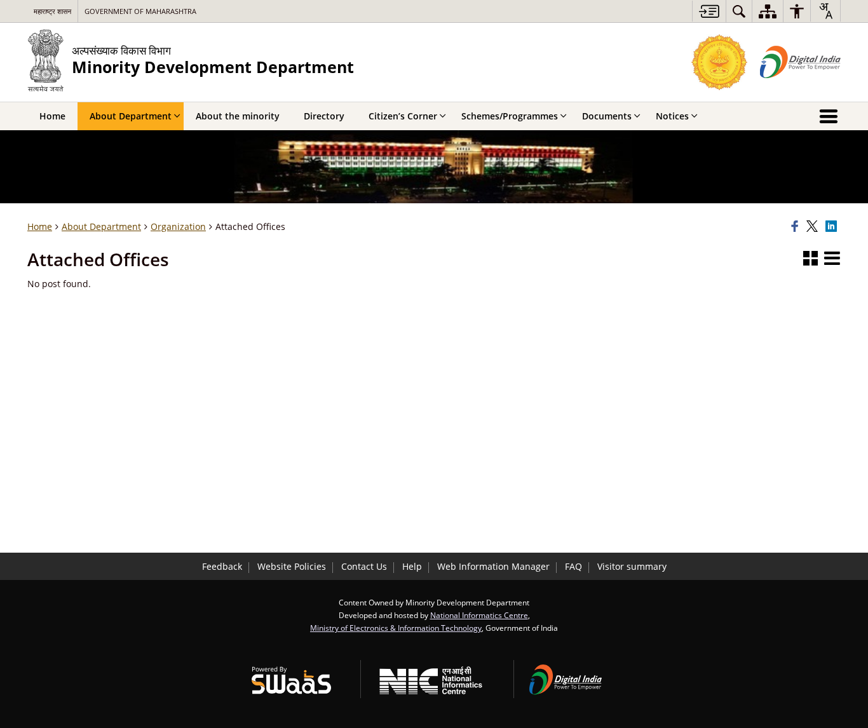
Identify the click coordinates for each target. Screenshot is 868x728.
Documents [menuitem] (607, 116)
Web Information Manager (493, 566)
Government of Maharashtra (140, 11)
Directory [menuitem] (324, 116)
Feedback (222, 566)
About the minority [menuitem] (238, 116)
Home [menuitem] (52, 116)
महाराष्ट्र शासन (52, 11)
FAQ (573, 566)
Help (412, 566)
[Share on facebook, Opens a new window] (796, 226)
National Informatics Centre (479, 615)
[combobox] (825, 11)
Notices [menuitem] (672, 116)
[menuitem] (739, 11)
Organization (178, 226)
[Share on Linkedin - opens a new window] (833, 226)
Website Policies (291, 566)
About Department (101, 226)
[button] (810, 259)
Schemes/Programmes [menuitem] (509, 116)
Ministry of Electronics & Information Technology (396, 628)
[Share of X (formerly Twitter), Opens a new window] (814, 226)
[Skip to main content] (709, 11)
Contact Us (364, 566)
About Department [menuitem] (131, 116)
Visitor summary (632, 566)
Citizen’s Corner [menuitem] (403, 116)
